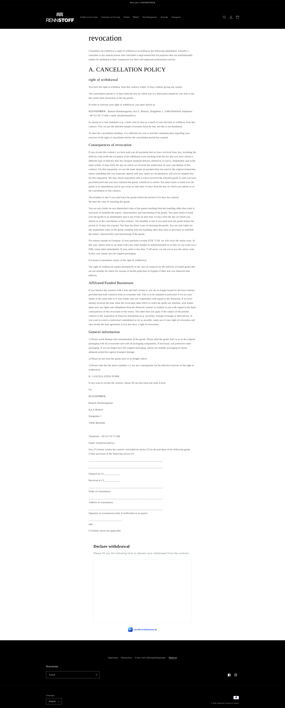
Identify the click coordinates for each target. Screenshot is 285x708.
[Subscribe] (96, 674)
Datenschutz (126, 658)
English (52, 701)
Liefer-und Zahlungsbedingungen (150, 658)
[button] (224, 17)
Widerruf (173, 658)
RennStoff (220, 703)
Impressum (113, 658)
